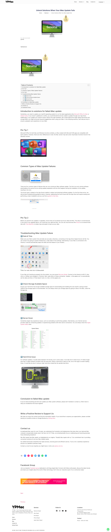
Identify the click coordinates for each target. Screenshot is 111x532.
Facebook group (34, 468)
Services (81, 1)
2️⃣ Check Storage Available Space (32, 97)
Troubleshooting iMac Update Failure (31, 94)
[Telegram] (46, 456)
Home (75, 1)
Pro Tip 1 (24, 88)
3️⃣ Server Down (28, 99)
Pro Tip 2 (24, 92)
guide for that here (53, 196)
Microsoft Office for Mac (80, 114)
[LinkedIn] (39, 456)
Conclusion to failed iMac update (30, 102)
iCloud (78, 222)
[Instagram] (28, 456)
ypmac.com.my (58, 446)
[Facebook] (25, 456)
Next (22, 493)
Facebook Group (26, 107)
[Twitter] (35, 456)
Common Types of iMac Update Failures (32, 90)
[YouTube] (32, 456)
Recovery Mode (63, 274)
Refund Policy (15, 525)
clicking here (51, 418)
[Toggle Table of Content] (88, 85)
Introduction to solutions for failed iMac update (34, 87)
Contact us (25, 105)
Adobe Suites (24, 116)
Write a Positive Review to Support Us (31, 104)
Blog (87, 1)
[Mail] (22, 456)
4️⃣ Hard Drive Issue (29, 100)
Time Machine (29, 224)
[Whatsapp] (108, 529)
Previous (23, 502)
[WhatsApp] (42, 456)
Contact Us (93, 1)
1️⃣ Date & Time (28, 95)
